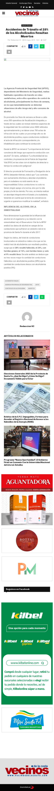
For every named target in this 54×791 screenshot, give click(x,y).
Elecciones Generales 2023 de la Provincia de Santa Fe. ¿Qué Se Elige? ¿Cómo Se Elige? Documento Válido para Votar (26, 376)
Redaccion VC (16, 40)
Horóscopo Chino (25, 3)
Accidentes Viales (11, 281)
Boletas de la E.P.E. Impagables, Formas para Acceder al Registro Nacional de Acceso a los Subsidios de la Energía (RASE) (26, 419)
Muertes (31, 288)
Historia (45, 3)
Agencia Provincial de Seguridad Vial (18, 284)
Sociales (37, 3)
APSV (37, 284)
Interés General (11, 3)
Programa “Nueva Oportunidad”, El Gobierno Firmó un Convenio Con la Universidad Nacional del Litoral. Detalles (27, 462)
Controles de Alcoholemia (15, 288)
